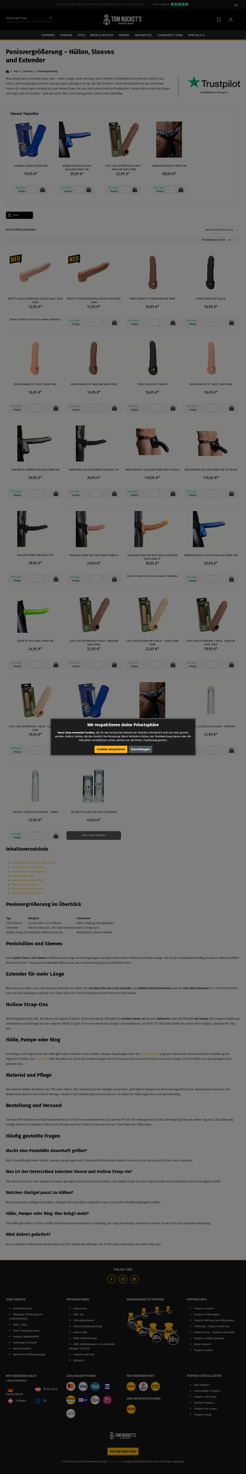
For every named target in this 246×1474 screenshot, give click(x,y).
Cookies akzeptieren (111, 749)
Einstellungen (140, 749)
